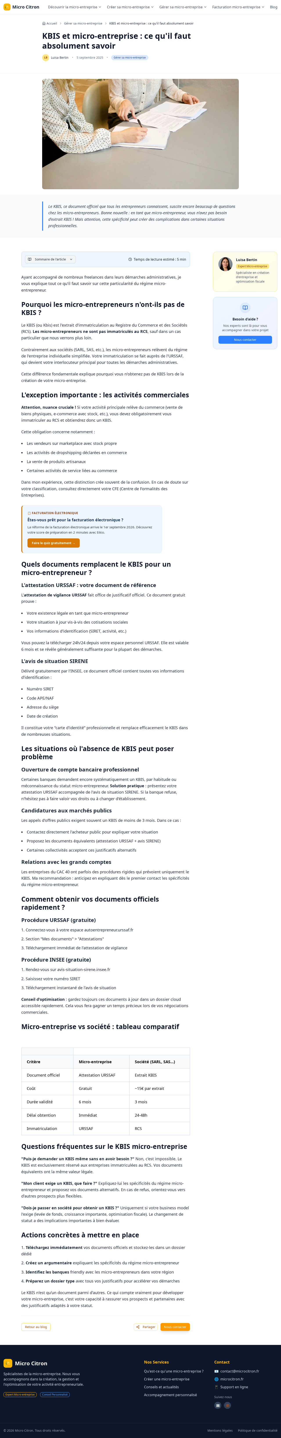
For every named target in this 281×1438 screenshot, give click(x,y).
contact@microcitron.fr (239, 1371)
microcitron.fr (232, 1379)
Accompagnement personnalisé (170, 1394)
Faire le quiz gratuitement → (53, 543)
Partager (149, 1327)
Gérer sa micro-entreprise (83, 23)
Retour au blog (36, 1327)
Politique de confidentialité (257, 1430)
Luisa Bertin (59, 57)
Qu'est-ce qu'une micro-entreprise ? (174, 1371)
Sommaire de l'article (50, 259)
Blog (273, 7)
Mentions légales (220, 1430)
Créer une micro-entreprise (166, 1379)
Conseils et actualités (161, 1387)
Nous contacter (175, 1327)
